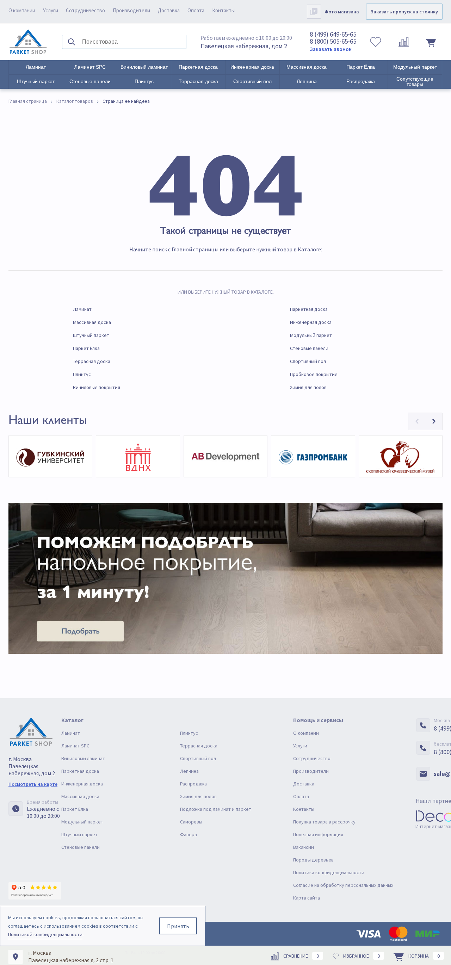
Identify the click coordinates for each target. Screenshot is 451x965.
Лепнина (307, 81)
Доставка (169, 10)
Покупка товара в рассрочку (324, 822)
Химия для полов (308, 387)
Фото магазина (342, 11)
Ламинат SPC (90, 67)
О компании (21, 10)
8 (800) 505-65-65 (333, 41)
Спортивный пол (252, 81)
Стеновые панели (90, 81)
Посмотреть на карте (32, 784)
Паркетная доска (198, 67)
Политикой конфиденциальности (45, 934)
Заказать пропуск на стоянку (404, 11)
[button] (416, 421)
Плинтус (144, 81)
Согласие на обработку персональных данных (343, 885)
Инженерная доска (252, 67)
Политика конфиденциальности (328, 872)
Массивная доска (306, 67)
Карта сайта (306, 898)
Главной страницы (195, 249)
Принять (178, 925)
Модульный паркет (415, 67)
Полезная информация (318, 834)
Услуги (50, 10)
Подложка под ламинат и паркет (215, 809)
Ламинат (36, 67)
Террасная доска (198, 81)
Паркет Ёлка (360, 67)
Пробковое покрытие (314, 374)
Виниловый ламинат (144, 67)
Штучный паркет (36, 81)
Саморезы (191, 822)
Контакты (223, 10)
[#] (28, 42)
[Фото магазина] (314, 12)
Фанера (188, 834)
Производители (131, 10)
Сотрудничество (85, 10)
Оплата (195, 10)
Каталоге (309, 249)
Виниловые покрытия (96, 387)
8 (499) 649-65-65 (333, 34)
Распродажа (360, 81)
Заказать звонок (331, 49)
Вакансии (303, 847)
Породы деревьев (313, 860)
